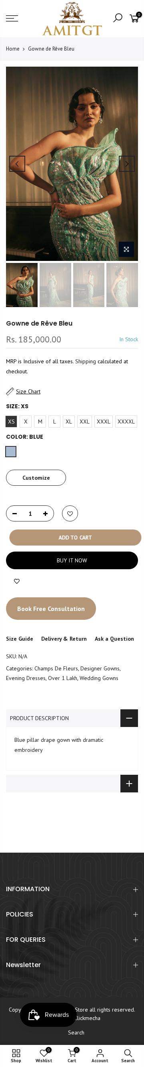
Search (76, 1032)
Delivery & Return (64, 638)
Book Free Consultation (51, 609)
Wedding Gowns (99, 678)
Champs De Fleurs (56, 668)
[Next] (127, 164)
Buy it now (72, 560)
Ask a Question (114, 638)
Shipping (85, 361)
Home (13, 48)
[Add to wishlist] (17, 581)
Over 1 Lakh (62, 678)
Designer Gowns (100, 668)
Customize (36, 477)
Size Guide (19, 638)
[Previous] (17, 164)
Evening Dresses (26, 678)
